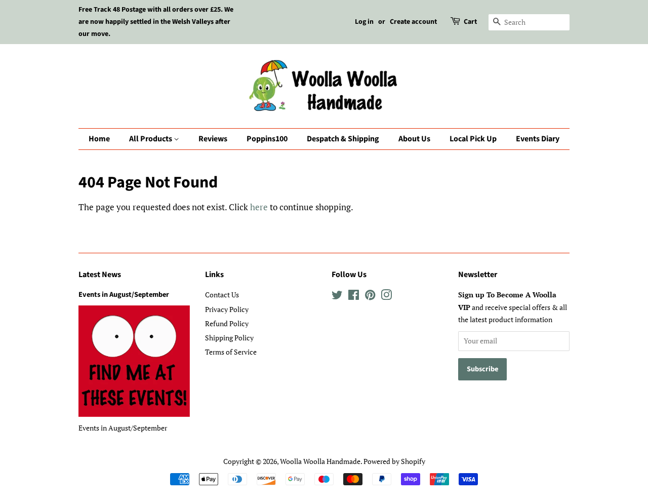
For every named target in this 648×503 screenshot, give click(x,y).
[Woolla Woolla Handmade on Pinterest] (370, 296)
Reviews (212, 138)
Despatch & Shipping (343, 138)
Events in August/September (123, 294)
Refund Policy (227, 323)
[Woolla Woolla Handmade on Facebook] (353, 296)
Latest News (99, 274)
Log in (364, 22)
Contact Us (222, 294)
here (259, 207)
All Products (151, 138)
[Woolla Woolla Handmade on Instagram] (386, 296)
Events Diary (537, 138)
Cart (470, 22)
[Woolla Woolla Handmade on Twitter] (337, 296)
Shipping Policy (229, 337)
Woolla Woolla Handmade (320, 461)
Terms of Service (231, 352)
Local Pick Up (473, 138)
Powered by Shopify (394, 461)
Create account (413, 22)
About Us (414, 138)
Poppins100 (267, 138)
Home (99, 138)
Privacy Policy (227, 309)
